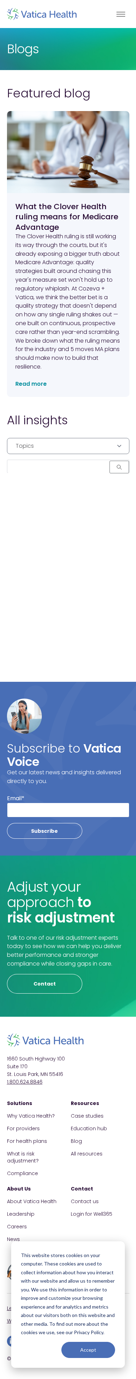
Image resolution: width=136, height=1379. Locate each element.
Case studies (87, 1115)
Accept (88, 1350)
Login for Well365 (91, 1213)
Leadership (21, 1213)
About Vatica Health (31, 1201)
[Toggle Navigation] (121, 14)
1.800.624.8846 (25, 1081)
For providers (23, 1128)
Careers (17, 1226)
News (13, 1239)
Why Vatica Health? (31, 1115)
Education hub (89, 1128)
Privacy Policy (88, 1332)
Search (119, 467)
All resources (87, 1153)
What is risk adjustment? (23, 1157)
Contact (44, 983)
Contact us (85, 1201)
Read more (31, 384)
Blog (76, 1141)
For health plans (27, 1141)
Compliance (22, 1173)
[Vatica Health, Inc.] (42, 14)
